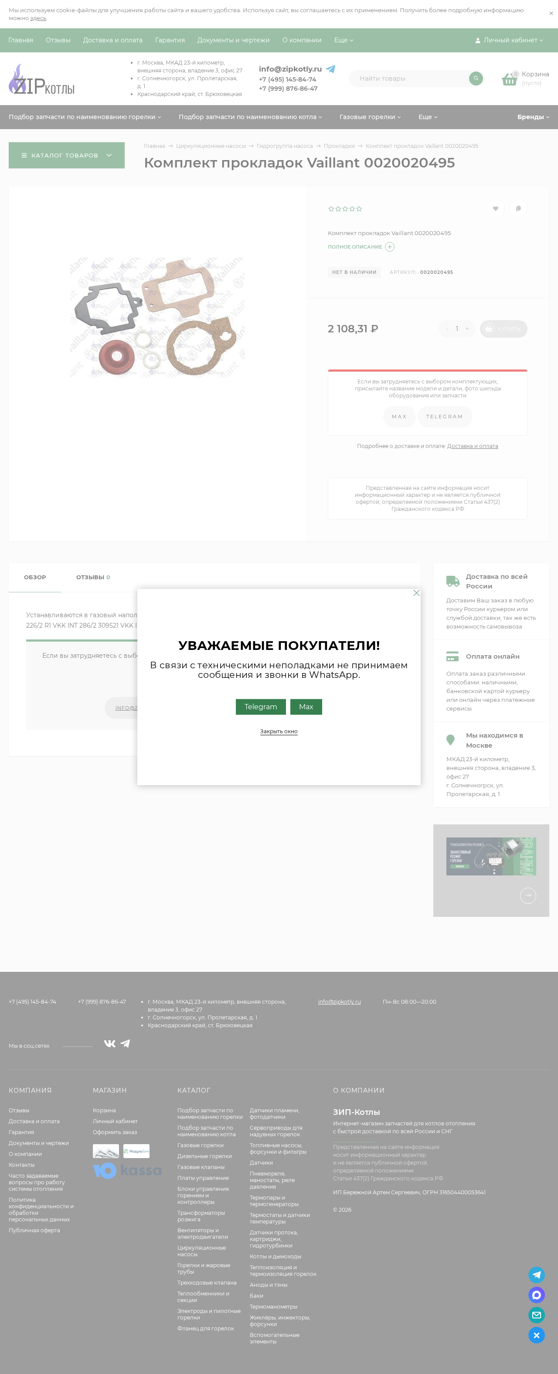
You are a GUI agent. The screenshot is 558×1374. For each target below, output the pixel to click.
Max (306, 707)
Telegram (261, 707)
